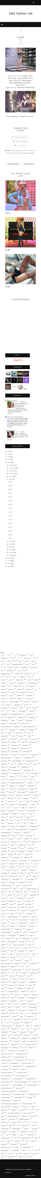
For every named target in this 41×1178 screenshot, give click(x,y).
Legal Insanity (12, 907)
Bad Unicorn (21, 711)
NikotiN (3, 954)
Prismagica (21, 985)
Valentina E (13, 1131)
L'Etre (17, 895)
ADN (24, 686)
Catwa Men (18, 757)
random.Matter (12, 991)
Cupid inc (3, 776)
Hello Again (10, 418)
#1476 (10, 519)
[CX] (14, 661)
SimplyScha (19, 1025)
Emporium (11, 810)
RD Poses (3, 994)
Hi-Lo (34, 863)
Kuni (2, 895)
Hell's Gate (11, 863)
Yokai (16, 1153)
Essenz (11, 820)
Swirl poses (14, 1044)
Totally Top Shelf (27, 1113)
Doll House (27, 795)
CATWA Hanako (24, 748)
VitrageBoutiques (25, 1138)
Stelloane (16, 1035)
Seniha (14, 1016)
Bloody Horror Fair (28, 726)
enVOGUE (23, 814)
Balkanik (31, 711)
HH (28, 863)
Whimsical (13, 1144)
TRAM (2, 1116)
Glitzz (12, 851)
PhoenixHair (33, 972)
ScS (27, 1013)
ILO (1, 870)
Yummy (35, 1153)
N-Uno (24, 948)
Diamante (11, 792)
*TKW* (29, 676)
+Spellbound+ (19, 680)
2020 (8, 457)
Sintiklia (28, 1025)
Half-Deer (3, 860)
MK (2, 938)
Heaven (3, 863)
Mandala (3, 926)
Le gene (11, 904)
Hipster (3, 867)
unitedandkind (16, 1128)
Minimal (32, 932)
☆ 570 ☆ (17, 431)
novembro (12, 468)
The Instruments (30, 1078)
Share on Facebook (21, 137)
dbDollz (3, 785)
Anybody (13, 150)
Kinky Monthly (5, 888)
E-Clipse (20, 801)
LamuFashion (20, 898)
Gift (30, 845)
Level (30, 907)
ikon (27, 867)
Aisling (3, 689)
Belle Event (11, 717)
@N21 (31, 78)
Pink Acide (12, 976)
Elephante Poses (22, 804)
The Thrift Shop (5, 1106)
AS (1, 704)
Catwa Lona (35, 754)
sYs (22, 1044)
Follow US (17, 832)
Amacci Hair (4, 692)
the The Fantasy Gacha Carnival (9, 1103)
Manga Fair (22, 926)
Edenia (35, 801)
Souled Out (23, 1032)
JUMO (27, 876)
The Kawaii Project (6, 1082)
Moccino (14, 87)
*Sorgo (22, 676)
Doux (2, 798)
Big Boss (3, 723)
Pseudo (17, 153)
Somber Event (4, 1032)
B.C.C (2, 711)
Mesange (28, 929)
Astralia (26, 704)
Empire (3, 810)
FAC (18, 823)
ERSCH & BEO (19, 817)
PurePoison (20, 988)
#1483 (10, 493)
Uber (10, 1125)
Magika (33, 923)
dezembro (12, 465)
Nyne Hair (3, 960)
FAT (2, 829)
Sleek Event (14, 1029)
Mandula (12, 926)
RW (24, 1007)
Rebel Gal (16, 994)
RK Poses (23, 1004)
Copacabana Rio (16, 770)
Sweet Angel (11, 430)
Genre (12, 845)
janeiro (11, 555)
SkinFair (36, 1025)
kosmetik (17, 891)
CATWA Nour (28, 757)
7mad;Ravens (20, 683)
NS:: (25, 957)
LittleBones (32, 910)
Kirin (14, 888)
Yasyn (10, 1153)
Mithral (31, 935)
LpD (2, 919)
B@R (13, 711)
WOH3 (24, 1150)
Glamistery (4, 851)
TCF (24, 1047)
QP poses (29, 988)
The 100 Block (11, 1050)
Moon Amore (11, 941)
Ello (2, 807)
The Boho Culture (5, 1057)
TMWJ (2, 1113)
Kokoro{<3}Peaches (31, 888)
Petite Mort (4, 972)
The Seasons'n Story (19, 1094)
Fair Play (32, 823)
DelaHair (11, 789)
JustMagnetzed (16, 879)
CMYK (28, 764)
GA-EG (19, 838)
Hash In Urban (23, 860)
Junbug (35, 876)
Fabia (2, 823)
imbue (8, 870)
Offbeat (27, 960)
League (3, 907)
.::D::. (19, 658)
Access (2, 686)
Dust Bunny (11, 801)
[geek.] (33, 661)
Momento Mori (26, 938)
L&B (25, 895)
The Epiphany (24, 153)
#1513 (7, 213)
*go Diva (27, 673)
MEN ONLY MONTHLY (6, 929)
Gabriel (27, 838)
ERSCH (10, 817)
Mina (24, 932)
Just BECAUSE (4, 879)
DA (18, 779)
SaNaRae (31, 1010)
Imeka (15, 870)
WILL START (16, 1147)
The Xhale (24, 1106)
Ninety (10, 954)
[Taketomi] (24, 667)
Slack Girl (3, 1029)
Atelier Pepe (4, 708)
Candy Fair (4, 742)
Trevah (3, 1119)
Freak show (29, 835)
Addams (16, 686)
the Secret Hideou (5, 1097)
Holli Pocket (12, 867)
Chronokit (4, 764)
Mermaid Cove (18, 929)
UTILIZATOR (34, 1128)
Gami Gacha (14, 842)
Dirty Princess (21, 792)
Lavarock (11, 901)
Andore (3, 698)
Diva (11, 795)
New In (31, 951)
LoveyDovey (24, 916)
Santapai (3, 1013)
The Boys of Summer (6, 1060)
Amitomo (19, 695)
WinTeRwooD (15, 1150)
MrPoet (3, 944)
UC (17, 1125)
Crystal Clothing (17, 773)
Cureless (12, 776)
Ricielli (3, 1004)
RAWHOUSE (23, 991)
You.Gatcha (26, 1153)
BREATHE (27, 150)
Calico (25, 739)
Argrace (34, 701)
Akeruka (11, 689)
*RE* (8, 676)
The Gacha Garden (6, 1075)
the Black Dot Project (6, 1053)
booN (13, 736)
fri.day (3, 838)
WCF (26, 1141)
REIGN (12, 997)
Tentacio (31, 1047)
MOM (17, 938)
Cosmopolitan (4, 773)
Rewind (29, 1001)
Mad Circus (4, 923)
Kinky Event (26, 885)
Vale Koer (3, 1131)
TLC (30, 1110)
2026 (8, 451)
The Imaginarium (17, 1078)
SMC (29, 1029)
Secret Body (35, 1013)
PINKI (28, 976)
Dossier (36, 795)
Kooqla (3, 891)
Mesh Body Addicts (6, 932)
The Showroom (18, 1097)
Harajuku (13, 860)
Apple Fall (3, 701)
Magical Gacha (23, 923)
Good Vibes (21, 851)
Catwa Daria (25, 745)
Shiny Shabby (16, 1022)
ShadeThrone (16, 1019)
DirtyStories (32, 792)
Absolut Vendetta (32, 683)
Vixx (2, 1141)
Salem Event (11, 1010)
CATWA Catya (4, 745)
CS (25, 773)
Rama (2, 991)
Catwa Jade (4, 751)
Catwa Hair (14, 748)
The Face (23, 1069)
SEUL (2, 1019)
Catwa (22, 742)
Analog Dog (29, 695)
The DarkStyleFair (16, 1066)
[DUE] (26, 661)
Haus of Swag (34, 860)
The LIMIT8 (34, 1082)
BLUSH (9, 733)
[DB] (20, 661)
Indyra (22, 873)
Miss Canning (12, 935)
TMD (36, 1110)
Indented (32, 870)
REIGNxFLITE (21, 997)
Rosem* (10, 1007)
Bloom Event (12, 729)
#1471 (10, 538)
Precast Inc (11, 985)
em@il (23, 807)
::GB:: (8, 655)
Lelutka (22, 907)
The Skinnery (29, 1097)
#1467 (7, 287)
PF (11, 972)
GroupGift (10, 854)
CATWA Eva (3, 748)
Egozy (2, 804)
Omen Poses (33, 963)
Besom (20, 720)
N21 (13, 153)
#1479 (10, 508)
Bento (13, 720)
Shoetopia (26, 1022)
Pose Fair (22, 982)
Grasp (2, 854)
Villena (22, 1135)
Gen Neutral (35, 842)
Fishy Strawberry (5, 832)
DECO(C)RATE (31, 785)
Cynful (25, 776)
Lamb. (11, 898)
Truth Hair (14, 1122)
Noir (26, 954)
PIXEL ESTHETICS (4, 979)
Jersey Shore (12, 876)
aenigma (31, 686)
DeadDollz (12, 785)
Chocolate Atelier (30, 761)
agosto (11, 476)
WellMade (32, 153)
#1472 (10, 535)
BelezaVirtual (29, 714)
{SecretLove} (10, 670)
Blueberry (31, 729)
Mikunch (17, 932)
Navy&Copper (21, 951)
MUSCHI (3, 948)
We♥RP (33, 1141)
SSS (9, 1035)
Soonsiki (14, 1032)
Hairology (26, 857)
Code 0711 (3, 767)
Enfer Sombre (4, 814)
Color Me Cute (24, 767)
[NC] (27, 664)
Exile (25, 820)
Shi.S (7, 1022)
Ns (20, 957)
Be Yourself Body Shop (16, 714)
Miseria (3, 935)
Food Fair (26, 832)
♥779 (16, 402)
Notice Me (12, 957)
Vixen (36, 1138)
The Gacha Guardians (20, 1075)
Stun (34, 1035)
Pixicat (23, 979)
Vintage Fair (30, 1135)
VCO (7, 1135)
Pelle (26, 969)
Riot (16, 1004)
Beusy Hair (29, 720)
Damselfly (3, 782)
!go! (30, 655)
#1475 (10, 523)
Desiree (32, 789)
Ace (9, 686)
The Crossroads (14, 1063)
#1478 (10, 512)
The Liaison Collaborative (21, 1082)
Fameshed (3, 826)
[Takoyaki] (33, 667)
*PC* (2, 676)
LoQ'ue (20, 913)
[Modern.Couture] (17, 664)
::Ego (2, 655)
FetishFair (9, 829)
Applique (26, 701)
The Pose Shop (22, 1091)
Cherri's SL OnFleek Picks (15, 417)
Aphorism (28, 698)
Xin (30, 1150)
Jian (20, 876)
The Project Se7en (5, 1094)
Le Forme (3, 904)
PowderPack (32, 982)
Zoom (28, 1156)
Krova (25, 891)
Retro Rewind (31, 997)
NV (31, 957)
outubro (11, 470)
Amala (13, 692)
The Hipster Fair (5, 1078)
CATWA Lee (14, 754)
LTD (7, 919)
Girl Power (14, 848)
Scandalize (12, 1013)
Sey (9, 1019)
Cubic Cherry (34, 773)
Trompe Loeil (12, 1119)
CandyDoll (13, 742)
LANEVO (29, 898)
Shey (32, 1019)
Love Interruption (12, 916)
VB (1, 1135)
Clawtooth (20, 764)
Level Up (3, 910)
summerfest (34, 1038)
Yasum (2, 1153)
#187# (10, 680)
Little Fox (23, 910)
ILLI (33, 867)
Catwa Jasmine (15, 751)
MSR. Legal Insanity (19, 944)
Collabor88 (13, 767)
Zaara (2, 1156)
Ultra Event (25, 1125)
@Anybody (30, 116)
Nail (37, 948)
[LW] (8, 664)
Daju (24, 779)
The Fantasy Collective (7, 1072)
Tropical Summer (23, 1119)
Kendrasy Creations (6, 885)
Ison (36, 873)
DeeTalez (3, 789)
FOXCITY (14, 835)
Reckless (34, 994)
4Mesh (11, 683)
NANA (11, 951)
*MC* (34, 673)
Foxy (20, 835)
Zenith (21, 1156)
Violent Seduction (5, 1138)
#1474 (10, 527)
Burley (3, 739)
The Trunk (15, 1106)
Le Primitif (28, 904)
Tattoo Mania (15, 1047)
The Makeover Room (32, 1085)
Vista (15, 1138)
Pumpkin (10, 988)
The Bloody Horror (21, 1053)
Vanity (31, 1131)
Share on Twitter (22, 141)
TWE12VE (3, 1125)
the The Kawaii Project (27, 1103)
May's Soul (32, 926)
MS (9, 944)
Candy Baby (34, 739)
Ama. (36, 689)
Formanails (4, 835)
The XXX (33, 1106)
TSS (28, 1122)
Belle (2, 717)
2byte (28, 680)
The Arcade (22, 1050)
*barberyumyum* (6, 673)
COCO (35, 764)
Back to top (30, 1175)
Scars (21, 1013)
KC (28, 882)
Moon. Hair (16, 76)
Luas (13, 919)
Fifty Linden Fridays (21, 829)
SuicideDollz (13, 1038)
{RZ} (2, 670)
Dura (2, 801)
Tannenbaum (4, 1047)
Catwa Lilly (24, 754)
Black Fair (23, 723)
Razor (31, 991)
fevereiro (11, 552)
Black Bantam (12, 723)
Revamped (3, 1001)
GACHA (34, 838)
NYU (11, 960)
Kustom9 (9, 895)
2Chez (35, 680)
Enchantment (32, 810)
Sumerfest (24, 1038)
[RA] (2, 667)
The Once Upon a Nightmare (8, 1091)
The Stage (15, 1100)
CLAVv (11, 764)
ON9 (20, 966)
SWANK (24, 1041)
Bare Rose (3, 714)
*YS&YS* (3, 680)
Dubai (34, 798)
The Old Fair (19, 1088)
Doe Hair (18, 795)
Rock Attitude (32, 1004)
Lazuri (19, 901)
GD (27, 842)
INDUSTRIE (13, 873)
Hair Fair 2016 (4, 857)
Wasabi (9, 1141)
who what (23, 1144)
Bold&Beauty (4, 736)
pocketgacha (4, 982)
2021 (8, 454)
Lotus (2, 916)
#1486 (10, 482)
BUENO (29, 736)
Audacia (13, 708)
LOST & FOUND (29, 913)
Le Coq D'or (27, 901)
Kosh (10, 891)
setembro (12, 473)
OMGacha (12, 966)
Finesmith (33, 829)
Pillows (3, 976)
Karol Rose (12, 882)
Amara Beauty (22, 692)
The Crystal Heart (26, 1063)
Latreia (3, 901)
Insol (29, 873)
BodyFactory (19, 733)
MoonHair (9, 153)
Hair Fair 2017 (16, 857)
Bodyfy (29, 733)
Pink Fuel (21, 976)
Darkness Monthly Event (16, 782)
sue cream (3, 1038)
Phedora (24, 972)
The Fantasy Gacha (21, 1072)
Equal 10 (3, 817)
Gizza (22, 848)
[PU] (33, 664)
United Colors (4, 1128)
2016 (8, 561)
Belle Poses (19, 150)
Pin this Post (21, 145)
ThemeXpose (22, 1169)
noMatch (33, 954)
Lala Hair (3, 898)
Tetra (2, 1050)
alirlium (19, 689)
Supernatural (4, 1041)
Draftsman (11, 798)
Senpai (21, 1016)
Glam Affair (30, 848)
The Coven (3, 1063)
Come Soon (4, 770)
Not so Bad (3, 957)
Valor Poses (23, 1131)
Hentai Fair (21, 863)
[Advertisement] (19, 583)
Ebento (28, 801)
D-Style (3, 779)
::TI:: (15, 655)
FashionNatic (22, 826)
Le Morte (19, 904)
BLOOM (2, 729)
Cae (19, 739)
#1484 (10, 489)
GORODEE (30, 851)
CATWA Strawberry (17, 761)
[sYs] (16, 667)
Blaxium (17, 726)
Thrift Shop (23, 1110)
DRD (18, 798)
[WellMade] (17, 80)
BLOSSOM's (22, 729)
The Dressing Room (30, 1066)
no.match (18, 954)
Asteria (8, 704)
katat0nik (21, 882)
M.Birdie (33, 919)
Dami (31, 779)
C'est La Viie (11, 739)
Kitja (21, 888)
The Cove (31, 1060)
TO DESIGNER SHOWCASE (13, 1113)
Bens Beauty (4, 720)
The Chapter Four (20, 1060)
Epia (31, 814)
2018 (8, 462)
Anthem (11, 698)
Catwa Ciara (14, 745)
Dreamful (26, 798)
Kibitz (17, 885)
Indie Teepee (4, 873)
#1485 (10, 485)
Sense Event (30, 1016)
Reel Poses (3, 997)
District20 (3, 795)
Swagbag (16, 1041)
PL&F (31, 979)
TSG (23, 1122)
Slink (22, 1029)
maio (10, 544)
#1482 (10, 497)
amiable (3, 695)
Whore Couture (5, 1147)
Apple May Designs (14, 701)
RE (9, 994)
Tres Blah (23, 1116)
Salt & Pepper (22, 1010)
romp (2, 1007)
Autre (20, 708)
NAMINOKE (3, 951)
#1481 (10, 501)
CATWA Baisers (32, 742)
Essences (3, 820)
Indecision (23, 870)
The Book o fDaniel (19, 1057)
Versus (14, 1135)
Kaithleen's (31, 879)
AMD (31, 692)
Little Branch (12, 910)
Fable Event (11, 823)
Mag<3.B (13, 923)
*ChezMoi (17, 673)
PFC (17, 972)
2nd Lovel (3, 683)
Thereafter (4, 1110)
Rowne (17, 1007)
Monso (3, 941)
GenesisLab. (4, 845)
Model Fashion (12, 400)
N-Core (16, 948)
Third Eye (13, 1110)
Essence (28, 817)
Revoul (22, 1001)
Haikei (19, 854)
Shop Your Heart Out (6, 1025)
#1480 (10, 504)
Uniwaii (26, 1128)
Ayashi (34, 708)
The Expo (14, 1069)
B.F (8, 711)
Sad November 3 (33, 1007)
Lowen (33, 916)
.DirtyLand (26, 658)
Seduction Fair (5, 1016)
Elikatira (33, 804)
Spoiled (3, 1035)
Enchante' (21, 810)
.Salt (34, 658)
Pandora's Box (4, 969)
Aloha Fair (28, 689)
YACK (36, 1150)
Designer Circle (22, 789)
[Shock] (9, 667)
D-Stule (33, 776)
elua (8, 807)
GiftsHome (3, 848)
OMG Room (3, 966)
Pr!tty (2, 985)
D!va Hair (11, 779)
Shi (2, 1022)
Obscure (18, 960)
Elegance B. (12, 804)
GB (21, 842)
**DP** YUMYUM (21, 670)
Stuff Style (26, 1035)
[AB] (8, 661)
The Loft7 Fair (4, 1085)
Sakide (2, 1010)
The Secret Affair (32, 1094)
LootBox (12, 913)
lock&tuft (3, 913)
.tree (2, 661)
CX (18, 776)
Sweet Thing (4, 1044)
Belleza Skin (31, 717)
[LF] (2, 664)
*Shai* (14, 676)
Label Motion (33, 895)
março (11, 549)
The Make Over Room (17, 1085)
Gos (37, 851)
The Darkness (4, 1066)
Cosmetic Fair (27, 770)
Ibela (20, 867)
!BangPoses (22, 655)
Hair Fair (27, 854)
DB (36, 782)
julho (10, 479)
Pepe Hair (34, 969)
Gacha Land (4, 842)
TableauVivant (30, 1044)
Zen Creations (11, 1156)
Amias (10, 695)
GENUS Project (21, 845)
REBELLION (25, 994)
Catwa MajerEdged (6, 757)
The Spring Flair (5, 1100)
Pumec (2, 988)
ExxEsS (32, 820)
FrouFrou (11, 838)
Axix (27, 708)
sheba (26, 1019)
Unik (33, 1125)
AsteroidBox (17, 704)
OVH (27, 966)
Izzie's (2, 876)
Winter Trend (4, 1150)
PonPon (14, 982)
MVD (10, 948)
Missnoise (22, 935)
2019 (8, 459)
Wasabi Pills (18, 1141)
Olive (24, 963)
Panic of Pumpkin (16, 969)
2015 (8, 563)
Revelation (13, 1001)
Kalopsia (3, 882)
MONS (35, 938)
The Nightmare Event (6, 1088)
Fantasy (13, 826)
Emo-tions (31, 807)
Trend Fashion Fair (12, 1116)
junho (10, 541)
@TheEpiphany (20, 85)
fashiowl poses (33, 826)
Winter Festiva (26, 1147)
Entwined (14, 814)
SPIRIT (31, 1032)
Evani (18, 820)
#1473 (10, 531)
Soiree (35, 1029)
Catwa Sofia (4, 761)
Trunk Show (4, 1122)
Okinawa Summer (5, 963)
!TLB (13, 658)
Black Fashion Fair (6, 726)
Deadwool (21, 785)
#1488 (7, 250)
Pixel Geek (14, 979)
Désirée (3, 792)
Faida (24, 823)
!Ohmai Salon (4, 658)
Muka (29, 944)
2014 (8, 566)
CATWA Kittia (4, 754)
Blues (2, 733)
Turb (34, 1122)
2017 (8, 558)
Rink (10, 1004)
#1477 (10, 516)
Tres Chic (32, 1116)
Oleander (16, 963)
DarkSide (29, 782)
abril (10, 547)
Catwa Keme (26, 751)
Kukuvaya (33, 891)
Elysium (16, 807)
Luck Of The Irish (22, 919)
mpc (30, 941)
